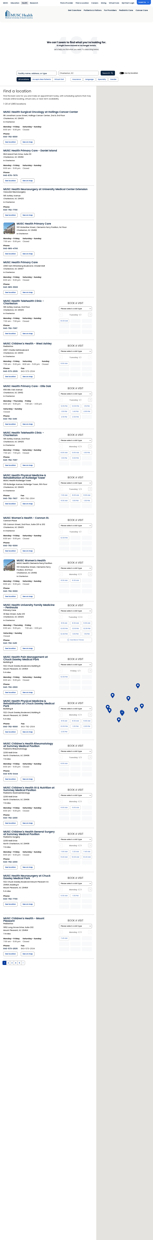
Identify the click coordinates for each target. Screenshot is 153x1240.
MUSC (5, 3)
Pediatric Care (126, 10)
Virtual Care (114, 3)
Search (106, 73)
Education (15, 3)
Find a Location (82, 3)
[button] (142, 706)
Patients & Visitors (92, 10)
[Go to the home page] (19, 14)
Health (24, 3)
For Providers (110, 10)
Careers (94, 3)
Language (89, 79)
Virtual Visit (59, 79)
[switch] (128, 73)
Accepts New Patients (41, 79)
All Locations (23, 79)
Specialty (102, 79)
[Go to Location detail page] (9, 228)
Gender (113, 79)
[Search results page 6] (23, 963)
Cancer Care (142, 10)
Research (34, 3)
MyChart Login (128, 3)
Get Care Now (74, 10)
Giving (103, 3)
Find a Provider (66, 3)
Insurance (76, 79)
